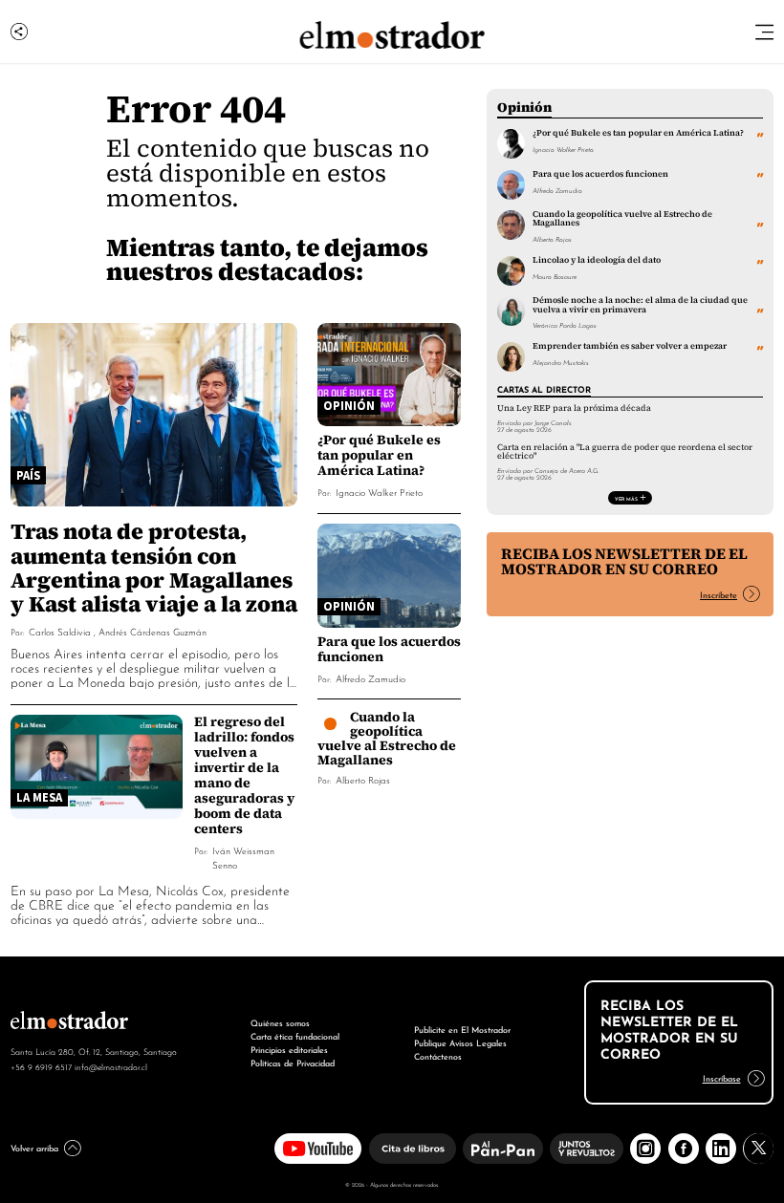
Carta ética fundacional (294, 1035)
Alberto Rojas (363, 779)
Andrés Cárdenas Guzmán (152, 631)
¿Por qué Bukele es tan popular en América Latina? (379, 455)
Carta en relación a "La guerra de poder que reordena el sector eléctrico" (624, 451)
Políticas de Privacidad (292, 1062)
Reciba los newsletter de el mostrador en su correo (624, 561)
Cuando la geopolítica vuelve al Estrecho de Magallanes (386, 738)
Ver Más (626, 498)
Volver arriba (34, 1147)
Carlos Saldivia (60, 631)
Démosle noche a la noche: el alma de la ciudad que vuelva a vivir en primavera (640, 304)
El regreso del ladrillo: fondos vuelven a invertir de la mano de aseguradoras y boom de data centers (244, 775)
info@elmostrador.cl (111, 1066)
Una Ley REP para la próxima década (574, 408)
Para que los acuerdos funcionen (389, 649)
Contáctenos (438, 1055)
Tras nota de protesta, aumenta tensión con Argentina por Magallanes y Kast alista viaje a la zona (154, 566)
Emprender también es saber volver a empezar (630, 346)
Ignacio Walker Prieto (379, 491)
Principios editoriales (289, 1048)
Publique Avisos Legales (460, 1042)
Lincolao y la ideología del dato (597, 260)
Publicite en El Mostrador (462, 1028)
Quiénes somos (280, 1022)
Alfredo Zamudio (370, 678)
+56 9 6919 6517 (41, 1066)
